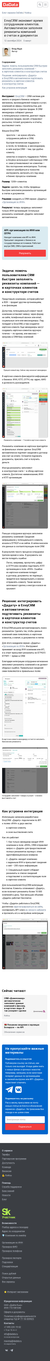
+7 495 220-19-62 (12, 1327)
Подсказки (7, 1262)
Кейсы (8, 1175)
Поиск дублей (9, 1273)
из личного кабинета (35, 910)
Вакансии (6, 1171)
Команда (6, 1167)
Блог (4, 1199)
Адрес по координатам (13, 1231)
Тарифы (6, 1154)
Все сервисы (8, 1281)
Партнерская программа (14, 1158)
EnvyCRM (19, 96)
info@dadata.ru (11, 1334)
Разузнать (25, 253)
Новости (6, 1195)
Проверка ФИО (9, 1247)
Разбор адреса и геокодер (15, 1227)
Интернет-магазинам (17, 1292)
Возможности (9, 1223)
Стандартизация (10, 1266)
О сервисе (7, 1150)
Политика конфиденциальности (20, 1316)
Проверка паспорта (11, 1258)
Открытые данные (11, 1277)
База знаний (8, 1191)
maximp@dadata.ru (13, 1341)
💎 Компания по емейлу (14, 1235)
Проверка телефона (12, 1251)
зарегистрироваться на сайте (28, 906)
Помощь (6, 1183)
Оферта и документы (14, 1312)
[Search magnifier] (40, 5)
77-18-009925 (27, 1319)
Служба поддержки (12, 1187)
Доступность (8, 1163)
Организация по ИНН (13, 646)
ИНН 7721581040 (12, 1308)
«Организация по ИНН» (13, 202)
